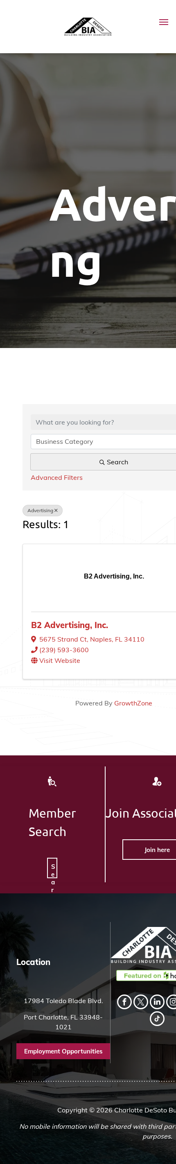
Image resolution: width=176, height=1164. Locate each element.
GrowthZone (133, 703)
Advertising (40, 510)
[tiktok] (157, 1019)
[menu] (164, 22)
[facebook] (124, 1002)
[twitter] (140, 1002)
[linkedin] (157, 1002)
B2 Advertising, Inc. (69, 625)
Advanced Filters (57, 477)
